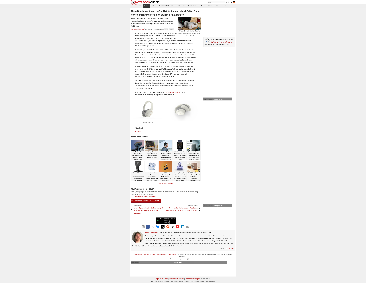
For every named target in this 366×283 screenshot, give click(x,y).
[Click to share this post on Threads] (153, 227)
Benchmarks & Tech (166, 6)
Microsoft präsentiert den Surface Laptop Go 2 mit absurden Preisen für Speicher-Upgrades (149, 210)
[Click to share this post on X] (163, 227)
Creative (138, 131)
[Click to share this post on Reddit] (167, 227)
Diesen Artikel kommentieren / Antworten (146, 201)
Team (166, 279)
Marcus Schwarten (137, 29)
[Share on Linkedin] (182, 227)
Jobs (217, 6)
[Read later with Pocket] (173, 227)
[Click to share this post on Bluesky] (157, 227)
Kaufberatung (192, 6)
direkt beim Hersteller (173, 92)
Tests (139, 6)
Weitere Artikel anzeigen (165, 183)
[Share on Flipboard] (177, 227)
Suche (210, 6)
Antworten (152, 197)
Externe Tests (180, 6)
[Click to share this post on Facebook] (148, 227)
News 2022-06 (172, 254)
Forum (224, 6)
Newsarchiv (164, 254)
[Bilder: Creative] (148, 109)
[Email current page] (187, 227)
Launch (171, 29)
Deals (203, 6)
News (146, 6)
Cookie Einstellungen (192, 279)
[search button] (227, 2)
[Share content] (143, 226)
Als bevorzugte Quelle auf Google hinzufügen (167, 221)
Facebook (230, 248)
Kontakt (181, 279)
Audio (166, 29)
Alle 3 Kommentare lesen (139, 197)
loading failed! (208, 99)
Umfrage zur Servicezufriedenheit (222, 42)
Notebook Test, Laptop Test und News (144, 254)
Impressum (159, 279)
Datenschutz (173, 279)
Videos (153, 6)
